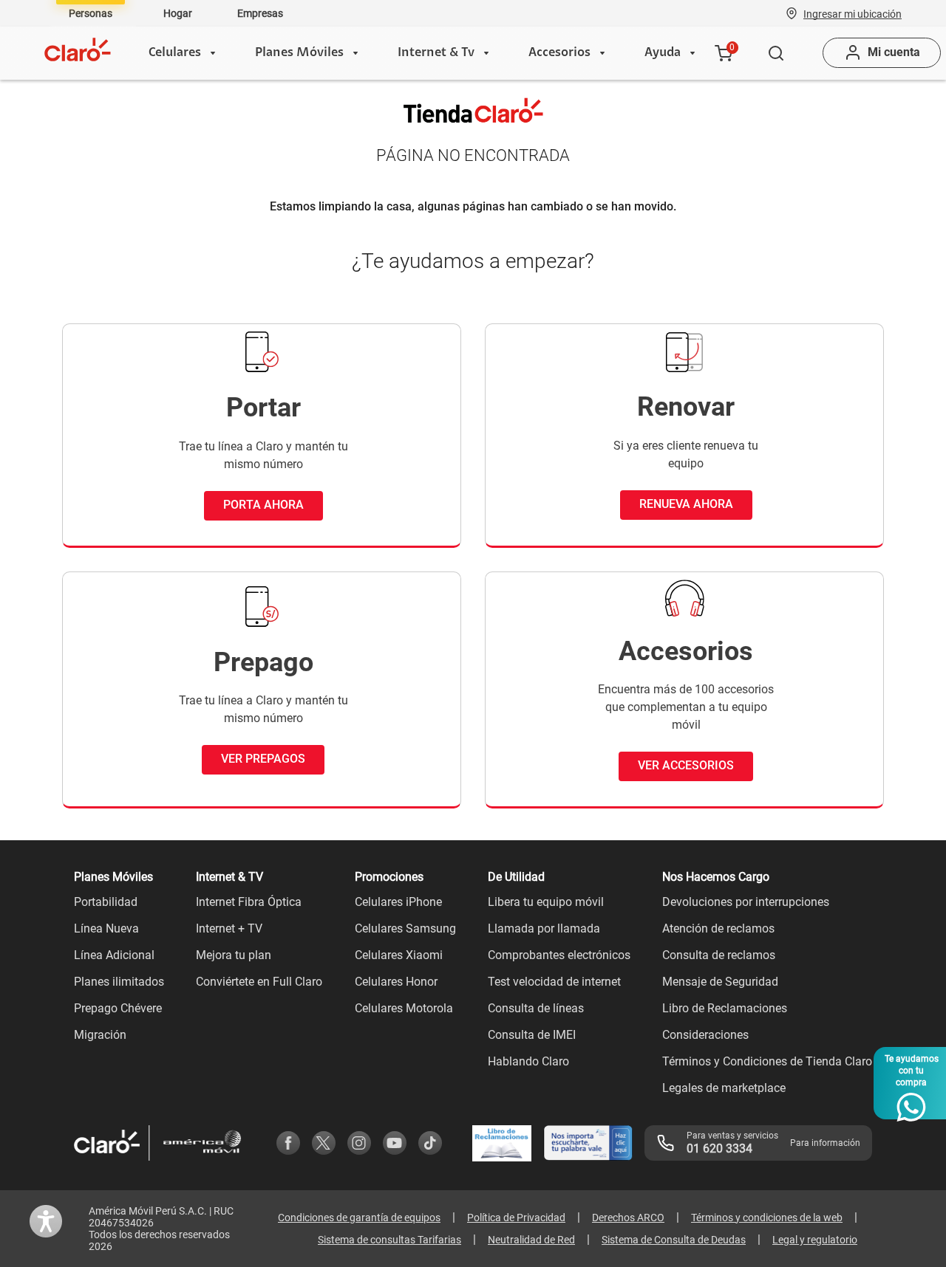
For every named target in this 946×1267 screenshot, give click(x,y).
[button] (852, 13)
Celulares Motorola (404, 1008)
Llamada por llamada (544, 928)
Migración (100, 1035)
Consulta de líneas (536, 1008)
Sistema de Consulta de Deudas (674, 1240)
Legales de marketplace (724, 1088)
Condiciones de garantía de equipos (359, 1217)
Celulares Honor (396, 982)
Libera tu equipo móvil (546, 902)
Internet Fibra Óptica (249, 902)
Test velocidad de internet (554, 982)
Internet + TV (229, 928)
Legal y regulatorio (814, 1240)
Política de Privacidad (516, 1217)
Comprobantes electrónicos (559, 955)
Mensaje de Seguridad (720, 982)
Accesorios (559, 53)
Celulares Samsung (405, 928)
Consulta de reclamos (718, 955)
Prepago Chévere (118, 1008)
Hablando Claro (528, 1061)
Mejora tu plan (233, 955)
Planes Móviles (299, 53)
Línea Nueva (106, 928)
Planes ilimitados (119, 982)
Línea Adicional (114, 955)
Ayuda (662, 53)
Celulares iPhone (398, 902)
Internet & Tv (436, 53)
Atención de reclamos (718, 928)
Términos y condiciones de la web (767, 1217)
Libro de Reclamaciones (724, 1008)
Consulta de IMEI (532, 1035)
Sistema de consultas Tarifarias (389, 1240)
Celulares (175, 53)
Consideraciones (705, 1035)
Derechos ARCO (628, 1217)
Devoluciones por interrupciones (745, 902)
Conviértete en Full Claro (259, 982)
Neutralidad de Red (531, 1240)
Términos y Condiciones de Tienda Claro (767, 1061)
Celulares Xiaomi (399, 955)
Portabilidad (105, 902)
